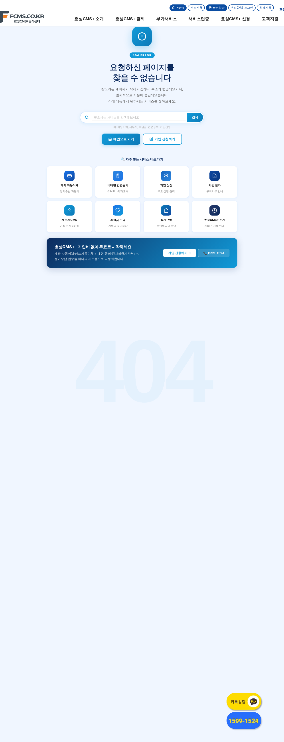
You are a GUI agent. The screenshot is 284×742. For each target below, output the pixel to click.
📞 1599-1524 (213, 253)
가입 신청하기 (165, 139)
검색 (195, 117)
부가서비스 (166, 18)
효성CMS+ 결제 (130, 18)
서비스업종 (198, 18)
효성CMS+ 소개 (89, 18)
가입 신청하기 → (179, 253)
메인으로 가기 (123, 139)
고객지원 (270, 18)
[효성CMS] (22, 17)
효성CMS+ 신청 (235, 18)
